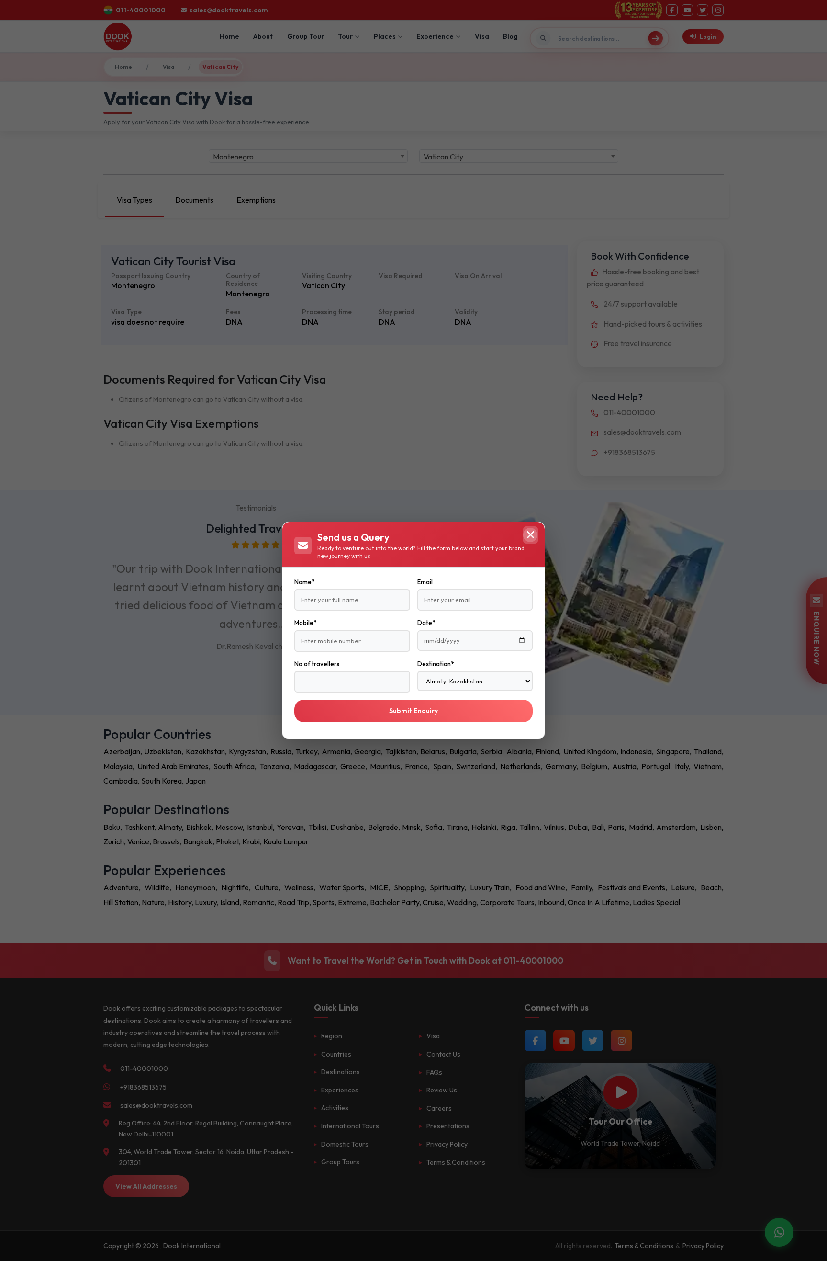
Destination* (435, 664)
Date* (426, 622)
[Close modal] (530, 535)
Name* (304, 582)
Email (425, 582)
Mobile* (305, 622)
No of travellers (316, 664)
